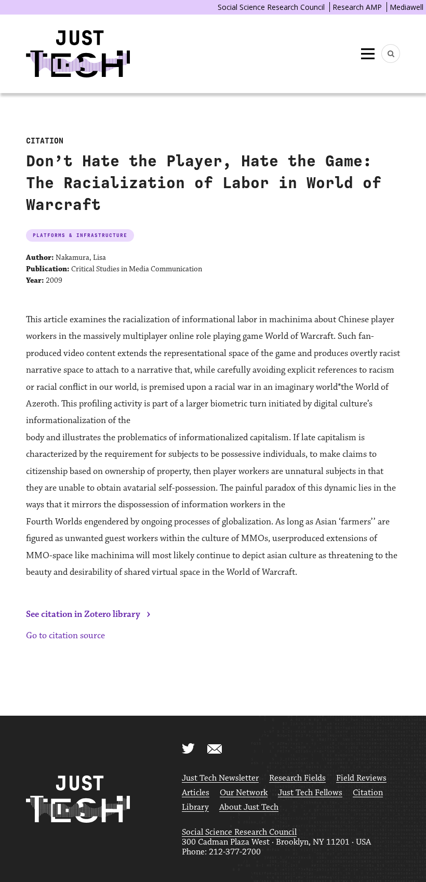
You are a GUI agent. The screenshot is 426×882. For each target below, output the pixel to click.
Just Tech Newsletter (220, 778)
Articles (195, 792)
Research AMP (357, 7)
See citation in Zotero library (83, 614)
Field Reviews (361, 778)
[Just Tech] (78, 53)
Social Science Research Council (271, 7)
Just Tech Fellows (310, 792)
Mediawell (406, 7)
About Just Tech (248, 807)
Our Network (244, 792)
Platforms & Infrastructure (80, 235)
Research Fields (297, 778)
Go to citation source (65, 635)
